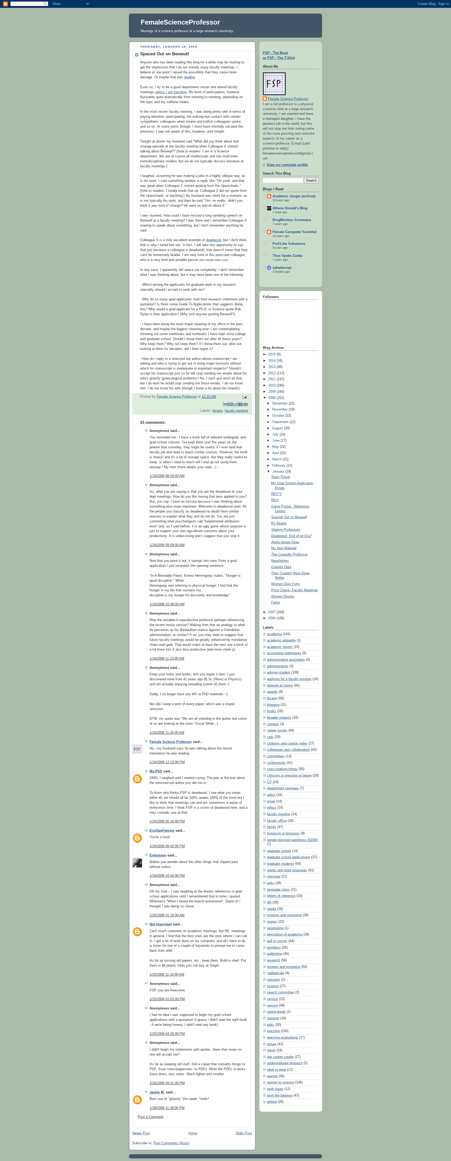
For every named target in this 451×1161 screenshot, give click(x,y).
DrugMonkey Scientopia (291, 220)
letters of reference (281, 896)
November (280, 409)
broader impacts (279, 717)
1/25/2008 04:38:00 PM (167, 1034)
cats (270, 737)
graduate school (279, 851)
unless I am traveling (171, 92)
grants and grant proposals (287, 870)
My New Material (283, 548)
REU (274, 500)
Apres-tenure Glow (285, 542)
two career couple (280, 1057)
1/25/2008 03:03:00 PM (167, 999)
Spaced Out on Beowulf (289, 517)
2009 (272, 392)
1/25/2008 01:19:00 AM (167, 915)
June (276, 440)
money (272, 922)
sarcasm (273, 979)
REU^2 (276, 494)
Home (192, 1133)
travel (271, 1050)
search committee (280, 992)
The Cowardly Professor (289, 554)
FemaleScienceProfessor (180, 22)
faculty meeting (236, 411)
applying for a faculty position (289, 679)
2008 (272, 398)
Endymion (158, 855)
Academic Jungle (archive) (293, 196)
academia (274, 634)
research (273, 960)
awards (272, 692)
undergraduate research (284, 1063)
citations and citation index (287, 743)
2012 (272, 373)
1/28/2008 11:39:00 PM (167, 1108)
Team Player (280, 477)
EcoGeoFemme (162, 830)
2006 (272, 618)
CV (269, 782)
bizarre (217, 411)
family (271, 827)
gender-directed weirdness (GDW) (292, 840)
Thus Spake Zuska (287, 256)
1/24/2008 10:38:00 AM (167, 604)
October (278, 416)
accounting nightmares (284, 653)
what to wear (276, 1069)
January (278, 471)
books (271, 711)
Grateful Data (281, 567)
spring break (276, 1012)
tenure (271, 1044)
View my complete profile (287, 165)
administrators (277, 666)
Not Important (161, 924)
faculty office (277, 821)
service (272, 999)
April (276, 453)
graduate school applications (288, 857)
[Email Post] (244, 397)
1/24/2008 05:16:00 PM (167, 821)
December (280, 403)
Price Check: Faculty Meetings (294, 590)
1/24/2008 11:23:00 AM (167, 658)
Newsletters (280, 561)
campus (273, 724)
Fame (275, 602)
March (277, 459)
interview (273, 876)
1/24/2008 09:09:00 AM (167, 545)
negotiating (275, 928)
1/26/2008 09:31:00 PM (167, 1083)
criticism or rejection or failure (289, 775)
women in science (280, 1082)
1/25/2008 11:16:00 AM (167, 975)
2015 (272, 354)
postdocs (274, 947)
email (271, 801)
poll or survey (277, 941)
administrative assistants (286, 660)
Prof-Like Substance (288, 244)
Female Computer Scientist (294, 232)
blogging (273, 705)
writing (272, 1102)
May (276, 447)
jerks (270, 883)
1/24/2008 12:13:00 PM (167, 762)
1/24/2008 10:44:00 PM (167, 876)
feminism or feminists (283, 833)
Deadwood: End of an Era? (291, 536)
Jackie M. (157, 1092)
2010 (272, 385)
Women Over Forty (285, 584)
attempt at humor (280, 685)
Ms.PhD (156, 771)
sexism (272, 1005)
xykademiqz (282, 268)
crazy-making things (282, 769)
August (278, 428)
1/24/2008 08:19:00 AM (167, 476)
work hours (275, 1089)
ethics (271, 807)
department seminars (283, 788)
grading (189, 77)
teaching (273, 1031)
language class (278, 889)
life (269, 902)
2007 (272, 612)
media (271, 909)
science (273, 986)
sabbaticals (275, 973)
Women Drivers (282, 596)
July (276, 434)
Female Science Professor (171, 742)
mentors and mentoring (284, 915)
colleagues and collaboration (288, 750)
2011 (272, 379)
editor (271, 795)
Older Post (244, 1133)
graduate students (280, 864)
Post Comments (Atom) (171, 1143)
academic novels (280, 647)
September (281, 422)
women (272, 1076)
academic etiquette (281, 640)
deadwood (213, 240)
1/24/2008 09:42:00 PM (167, 846)
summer (273, 1018)
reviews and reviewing (283, 967)
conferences (276, 763)
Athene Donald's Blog (289, 208)
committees (276, 756)
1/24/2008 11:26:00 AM (167, 733)
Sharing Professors (285, 530)
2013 (272, 367)
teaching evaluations (282, 1037)
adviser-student (278, 672)
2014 (272, 360)
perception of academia (284, 934)
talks (270, 1025)
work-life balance (279, 1095)
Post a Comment (150, 1117)
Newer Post (141, 1133)
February (279, 465)
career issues (277, 730)
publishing (274, 954)
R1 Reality (279, 523)
